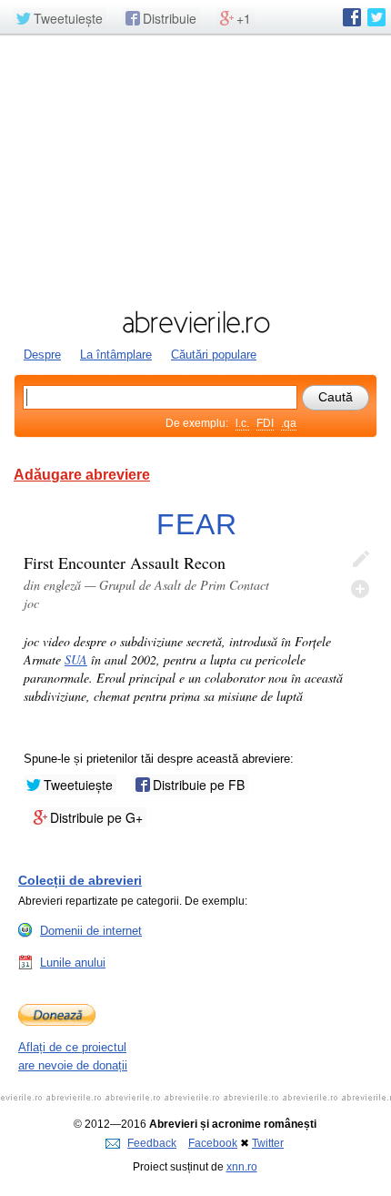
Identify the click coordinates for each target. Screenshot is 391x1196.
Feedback (151, 1143)
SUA (76, 659)
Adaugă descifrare (360, 589)
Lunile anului (72, 962)
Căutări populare (213, 354)
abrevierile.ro (195, 322)
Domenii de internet (91, 931)
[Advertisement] (195, 170)
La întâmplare (116, 354)
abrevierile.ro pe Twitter (376, 17)
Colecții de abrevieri (80, 880)
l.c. (242, 423)
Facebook (212, 1143)
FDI (265, 423)
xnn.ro (241, 1167)
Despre (42, 354)
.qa (288, 423)
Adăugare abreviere (82, 474)
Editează (360, 560)
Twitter (268, 1143)
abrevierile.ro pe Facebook (352, 17)
